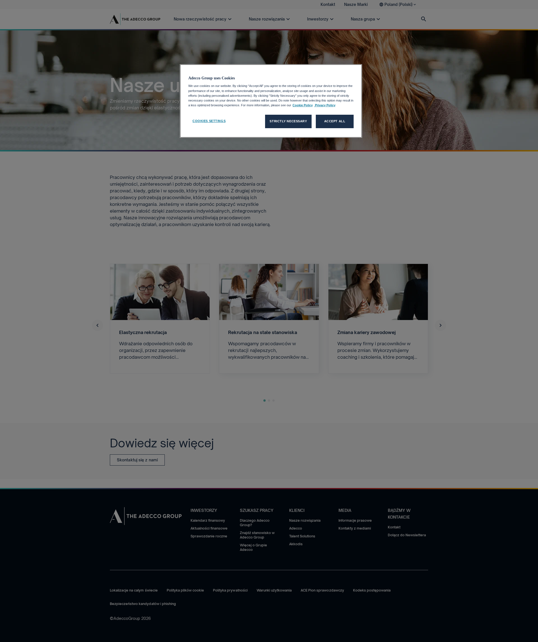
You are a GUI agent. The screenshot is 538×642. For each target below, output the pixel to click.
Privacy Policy (324, 105)
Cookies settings (209, 121)
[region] (271, 101)
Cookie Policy (303, 105)
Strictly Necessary (288, 121)
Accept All (334, 121)
